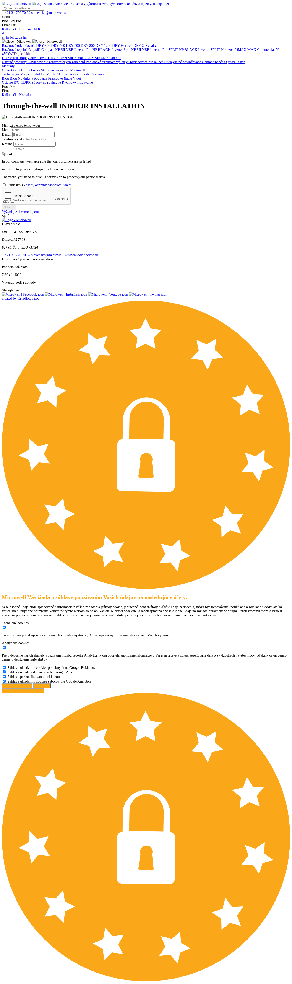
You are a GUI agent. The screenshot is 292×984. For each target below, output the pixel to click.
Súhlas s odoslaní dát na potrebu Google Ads (39, 672)
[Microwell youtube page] (108, 294)
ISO (17, 82)
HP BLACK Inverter (108, 50)
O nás (6, 70)
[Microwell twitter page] (148, 294)
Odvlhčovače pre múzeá (146, 62)
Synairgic (152, 45)
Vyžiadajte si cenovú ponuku (22, 212)
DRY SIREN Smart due (103, 58)
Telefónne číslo (13, 139)
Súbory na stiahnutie (46, 82)
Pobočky (34, 70)
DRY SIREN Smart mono (67, 58)
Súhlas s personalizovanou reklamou (33, 677)
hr (7, 37)
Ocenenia (97, 74)
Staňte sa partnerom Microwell (63, 70)
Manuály (8, 66)
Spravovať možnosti (17, 686)
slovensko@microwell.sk (49, 255)
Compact (48, 50)
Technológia (11, 74)
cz (16, 37)
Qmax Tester (235, 62)
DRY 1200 (104, 45)
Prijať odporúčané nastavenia (23, 690)
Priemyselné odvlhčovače (183, 62)
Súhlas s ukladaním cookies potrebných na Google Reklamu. (51, 668)
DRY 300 (43, 45)
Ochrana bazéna (214, 62)
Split (127, 50)
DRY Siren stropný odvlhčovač (25, 58)
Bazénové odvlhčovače (19, 45)
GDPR (26, 82)
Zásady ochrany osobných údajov (48, 185)
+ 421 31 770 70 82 (16, 255)
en (3, 37)
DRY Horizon (122, 45)
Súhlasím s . (40, 185)
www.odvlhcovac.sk (83, 255)
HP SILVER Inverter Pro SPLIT (155, 50)
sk (3, 33)
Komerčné (229, 50)
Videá (77, 78)
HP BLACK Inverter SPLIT (200, 50)
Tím (24, 70)
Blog (6, 78)
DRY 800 (88, 45)
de (20, 37)
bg (12, 37)
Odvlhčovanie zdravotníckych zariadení (57, 62)
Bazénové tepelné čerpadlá (21, 50)
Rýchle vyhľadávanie (77, 82)
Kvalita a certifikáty (76, 74)
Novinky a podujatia (33, 78)
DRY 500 (73, 45)
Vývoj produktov (33, 74)
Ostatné (8, 82)
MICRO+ (53, 74)
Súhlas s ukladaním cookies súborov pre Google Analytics (49, 681)
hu (25, 37)
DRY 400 (58, 45)
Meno (6, 130)
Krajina (7, 144)
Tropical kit (21, 54)
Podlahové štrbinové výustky (107, 62)
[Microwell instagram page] (66, 294)
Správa (7, 154)
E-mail (7, 134)
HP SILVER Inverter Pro (73, 50)
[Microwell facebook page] (23, 294)
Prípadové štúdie (60, 78)
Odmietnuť (42, 686)
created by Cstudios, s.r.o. (20, 298)
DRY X (139, 45)
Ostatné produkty (15, 62)
